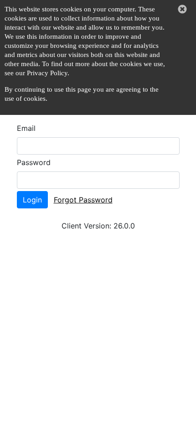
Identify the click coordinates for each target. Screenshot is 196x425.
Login (32, 199)
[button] (182, 9)
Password (34, 162)
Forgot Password (83, 199)
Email (26, 128)
